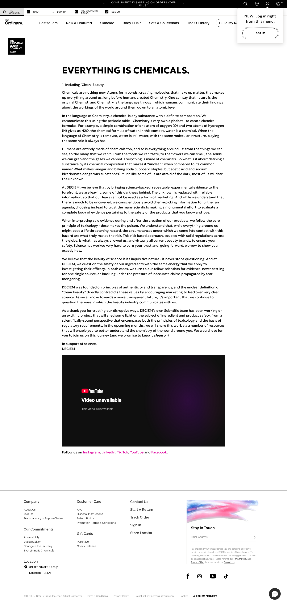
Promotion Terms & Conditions (96, 522)
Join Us (28, 514)
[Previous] (103, 3)
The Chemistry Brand (89, 12)
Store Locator (141, 533)
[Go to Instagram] (199, 576)
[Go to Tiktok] (226, 576)
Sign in (135, 525)
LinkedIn (108, 452)
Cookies (184, 596)
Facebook (159, 452)
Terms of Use (197, 562)
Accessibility (31, 537)
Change (53, 567)
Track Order (139, 517)
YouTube (137, 452)
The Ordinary (14, 12)
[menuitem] (12, 12)
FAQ (79, 509)
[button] (79, 23)
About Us (30, 509)
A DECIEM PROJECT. (205, 596)
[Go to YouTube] (213, 576)
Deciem (116, 12)
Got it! (260, 33)
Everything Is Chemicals (39, 550)
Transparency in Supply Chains (43, 518)
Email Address (199, 537)
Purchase (83, 541)
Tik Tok (122, 452)
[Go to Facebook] (188, 576)
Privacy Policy (240, 559)
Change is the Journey (38, 546)
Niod (35, 12)
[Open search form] (245, 4)
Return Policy (85, 518)
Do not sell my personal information (154, 596)
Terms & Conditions (97, 596)
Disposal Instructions (90, 514)
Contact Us (229, 562)
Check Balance (86, 546)
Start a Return (141, 510)
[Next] (183, 3)
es (44, 572)
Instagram (91, 452)
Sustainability (32, 541)
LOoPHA (61, 12)
